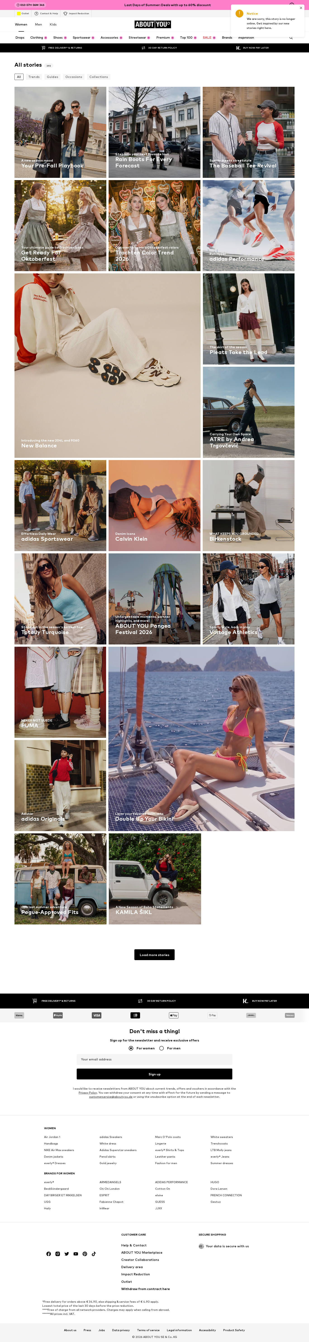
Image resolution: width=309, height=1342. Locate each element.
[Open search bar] (289, 38)
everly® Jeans (220, 1156)
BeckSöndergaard (56, 1188)
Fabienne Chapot (112, 1201)
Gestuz (216, 1201)
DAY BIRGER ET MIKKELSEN (63, 1195)
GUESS (160, 1201)
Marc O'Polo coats (168, 1137)
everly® (49, 1182)
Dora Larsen (219, 1188)
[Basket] (292, 24)
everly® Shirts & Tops (169, 1150)
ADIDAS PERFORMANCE (171, 1182)
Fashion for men (166, 1163)
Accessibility (207, 1330)
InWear (104, 1208)
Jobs (101, 1330)
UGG (47, 1201)
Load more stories (154, 955)
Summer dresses (222, 1163)
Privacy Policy (88, 1092)
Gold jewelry (108, 1163)
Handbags (51, 1143)
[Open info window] (292, 5)
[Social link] (48, 1254)
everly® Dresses (55, 1163)
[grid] (154, 507)
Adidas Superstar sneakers (118, 1150)
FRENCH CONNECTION (226, 1195)
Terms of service (148, 1330)
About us (70, 1330)
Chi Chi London (110, 1188)
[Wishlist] (279, 24)
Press (87, 1330)
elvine (159, 1195)
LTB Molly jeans (221, 1150)
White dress (108, 1143)
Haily (47, 1208)
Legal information (179, 1330)
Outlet (25, 13)
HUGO (215, 1182)
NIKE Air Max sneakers (59, 1150)
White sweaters (222, 1137)
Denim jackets (53, 1156)
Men (38, 24)
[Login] (254, 24)
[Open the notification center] (266, 24)
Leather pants (165, 1156)
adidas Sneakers (111, 1137)
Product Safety (234, 1330)
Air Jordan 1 (52, 1137)
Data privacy (121, 1330)
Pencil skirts (108, 1156)
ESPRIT (104, 1195)
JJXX (158, 1208)
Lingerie (160, 1143)
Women (21, 24)
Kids (53, 24)
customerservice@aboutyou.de (111, 1096)
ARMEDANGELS (110, 1182)
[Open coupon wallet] (241, 24)
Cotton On (162, 1188)
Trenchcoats (219, 1143)
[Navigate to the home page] (69, 1237)
